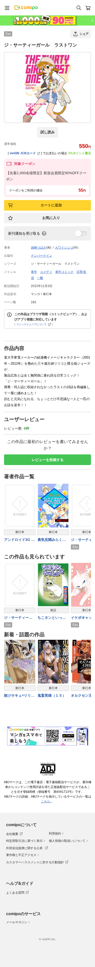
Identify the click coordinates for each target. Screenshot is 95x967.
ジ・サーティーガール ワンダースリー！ (19, 618)
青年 (34, 272)
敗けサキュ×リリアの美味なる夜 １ (19, 695)
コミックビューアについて (31, 324)
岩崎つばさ (38, 247)
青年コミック (64, 272)
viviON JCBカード (23, 153)
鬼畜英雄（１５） (51, 695)
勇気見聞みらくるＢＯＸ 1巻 (51, 540)
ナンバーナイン (41, 255)
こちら (46, 801)
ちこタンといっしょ (51, 618)
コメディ (46, 272)
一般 (40, 278)
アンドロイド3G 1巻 (18, 540)
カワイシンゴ (64, 247)
